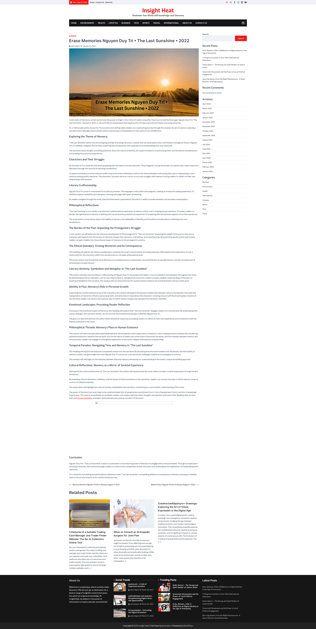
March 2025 (207, 108)
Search (205, 34)
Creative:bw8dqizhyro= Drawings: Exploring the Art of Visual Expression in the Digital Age (177, 507)
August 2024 (207, 140)
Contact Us (100, 2)
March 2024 (207, 162)
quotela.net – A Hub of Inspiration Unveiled (137, 585)
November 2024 (208, 126)
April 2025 (206, 104)
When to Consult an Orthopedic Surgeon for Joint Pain (132, 534)
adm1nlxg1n (75, 46)
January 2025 (207, 117)
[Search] (243, 23)
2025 (136, 625)
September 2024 (208, 135)
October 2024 (207, 131)
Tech (136, 23)
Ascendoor (166, 625)
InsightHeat (85, 587)
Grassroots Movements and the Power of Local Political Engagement (185, 586)
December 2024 (208, 122)
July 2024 (206, 144)
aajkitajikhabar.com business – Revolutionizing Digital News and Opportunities (140, 598)
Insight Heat (158, 10)
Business (126, 23)
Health (101, 23)
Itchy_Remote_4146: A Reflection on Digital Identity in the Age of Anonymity (185, 596)
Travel (156, 23)
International (171, 23)
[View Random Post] (226, 2)
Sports (145, 23)
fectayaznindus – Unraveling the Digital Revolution (139, 611)
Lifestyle (113, 23)
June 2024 (206, 149)
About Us (108, 2)
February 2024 (208, 167)
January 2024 (207, 171)
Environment (87, 23)
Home (92, 2)
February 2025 (208, 113)
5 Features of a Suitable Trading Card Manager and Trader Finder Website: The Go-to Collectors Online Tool (88, 537)
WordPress (188, 625)
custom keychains (84, 398)
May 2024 (206, 153)
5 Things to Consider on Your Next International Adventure (185, 606)
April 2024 (206, 158)
